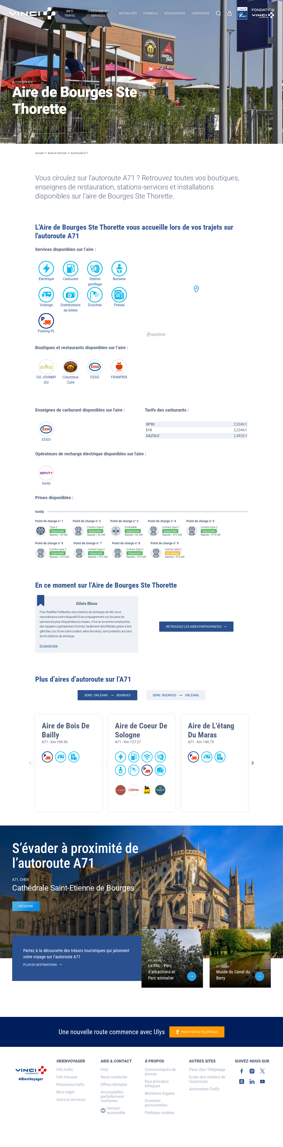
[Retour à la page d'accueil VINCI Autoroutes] (32, 13)
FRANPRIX (119, 377)
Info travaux (66, 1077)
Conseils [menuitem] (150, 13)
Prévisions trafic (70, 1084)
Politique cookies (159, 1112)
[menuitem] (230, 13)
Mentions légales (160, 1093)
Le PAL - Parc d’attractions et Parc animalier (161, 972)
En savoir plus (49, 646)
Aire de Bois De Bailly (66, 730)
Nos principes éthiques (157, 1083)
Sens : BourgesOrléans (176, 695)
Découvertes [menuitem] (174, 13)
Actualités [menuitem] (128, 13)
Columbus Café (70, 380)
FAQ (104, 1069)
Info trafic (64, 1069)
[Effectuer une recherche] (218, 13)
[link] (242, 13)
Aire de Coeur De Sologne (141, 730)
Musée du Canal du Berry (233, 975)
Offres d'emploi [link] (114, 1084)
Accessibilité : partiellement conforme (112, 1096)
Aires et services (57, 153)
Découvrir (26, 906)
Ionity (46, 483)
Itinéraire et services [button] (98, 13)
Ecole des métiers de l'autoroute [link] (207, 1079)
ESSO (94, 377)
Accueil (39, 153)
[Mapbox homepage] (156, 334)
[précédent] (30, 763)
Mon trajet (65, 1092)
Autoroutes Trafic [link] (204, 1089)
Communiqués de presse (160, 1071)
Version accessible (116, 1110)
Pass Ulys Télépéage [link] (207, 1069)
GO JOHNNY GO (46, 380)
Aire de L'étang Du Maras (211, 730)
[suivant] (252, 763)
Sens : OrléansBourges (107, 695)
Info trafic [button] (70, 13)
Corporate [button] (200, 13)
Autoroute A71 (79, 153)
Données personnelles (156, 1103)
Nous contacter (114, 1077)
